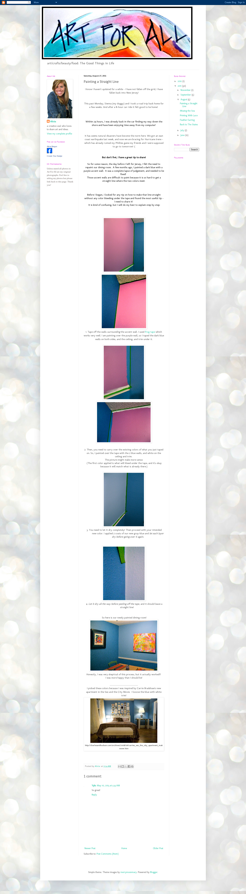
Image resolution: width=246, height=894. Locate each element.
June (183, 135)
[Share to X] (126, 766)
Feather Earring (187, 120)
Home (124, 848)
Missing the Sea (187, 110)
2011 (180, 86)
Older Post (158, 848)
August (184, 99)
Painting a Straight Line (188, 105)
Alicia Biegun (52, 146)
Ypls (94, 785)
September (186, 94)
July (183, 130)
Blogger (153, 872)
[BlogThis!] (122, 766)
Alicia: (53, 121)
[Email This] (119, 766)
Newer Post (90, 848)
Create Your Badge (54, 156)
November (186, 90)
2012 (180, 81)
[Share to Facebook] (129, 766)
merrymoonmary (128, 872)
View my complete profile (59, 133)
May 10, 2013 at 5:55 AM (108, 785)
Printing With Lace (189, 115)
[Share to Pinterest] (132, 766)
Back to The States (189, 124)
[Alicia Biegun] (49, 152)
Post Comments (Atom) (108, 853)
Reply (94, 794)
